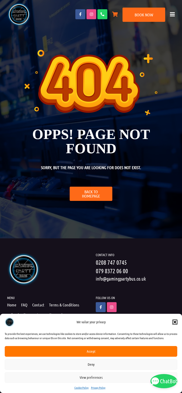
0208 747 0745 (111, 262)
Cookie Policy (81, 387)
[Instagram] (91, 14)
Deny (91, 364)
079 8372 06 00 (112, 270)
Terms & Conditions (64, 304)
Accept (91, 351)
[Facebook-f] (80, 14)
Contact (38, 304)
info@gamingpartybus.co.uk (121, 279)
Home (11, 304)
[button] (175, 322)
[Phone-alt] (102, 14)
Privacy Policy (98, 387)
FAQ (24, 304)
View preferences (91, 377)
